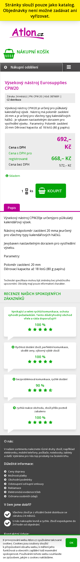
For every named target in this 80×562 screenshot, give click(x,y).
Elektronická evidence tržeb (24, 492)
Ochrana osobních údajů (22, 496)
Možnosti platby (17, 475)
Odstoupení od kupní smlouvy (26, 484)
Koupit (54, 190)
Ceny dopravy (16, 471)
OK (71, 542)
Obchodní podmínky (20, 479)
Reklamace (14, 488)
